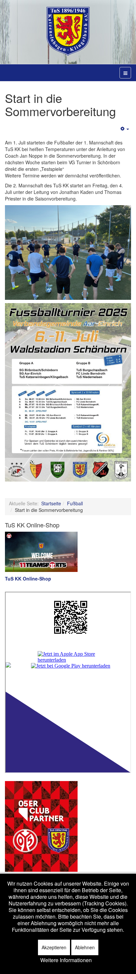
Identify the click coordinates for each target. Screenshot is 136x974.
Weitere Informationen (66, 960)
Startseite (51, 503)
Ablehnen (85, 947)
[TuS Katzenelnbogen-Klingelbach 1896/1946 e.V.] (68, 31)
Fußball (75, 503)
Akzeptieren (54, 947)
